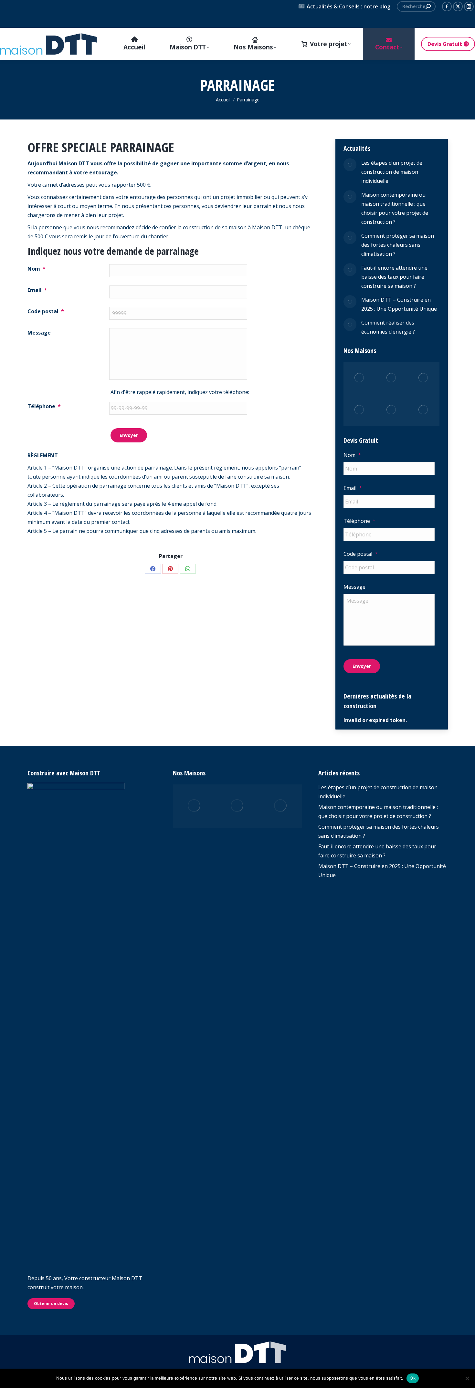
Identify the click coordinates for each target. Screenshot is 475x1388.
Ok (413, 1378)
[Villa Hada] (423, 410)
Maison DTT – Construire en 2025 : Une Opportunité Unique (399, 304)
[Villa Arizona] (280, 805)
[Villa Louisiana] (423, 378)
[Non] (467, 1378)
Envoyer (129, 435)
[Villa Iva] (391, 410)
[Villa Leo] (359, 410)
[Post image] (349, 164)
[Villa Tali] (391, 378)
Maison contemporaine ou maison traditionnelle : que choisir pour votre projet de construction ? (394, 208)
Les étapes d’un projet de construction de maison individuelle (391, 171)
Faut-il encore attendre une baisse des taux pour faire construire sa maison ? (394, 276)
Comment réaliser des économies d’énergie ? (388, 327)
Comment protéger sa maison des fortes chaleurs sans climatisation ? (397, 244)
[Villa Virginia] (359, 378)
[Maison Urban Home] (237, 805)
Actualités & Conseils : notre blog (348, 6)
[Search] (428, 6)
